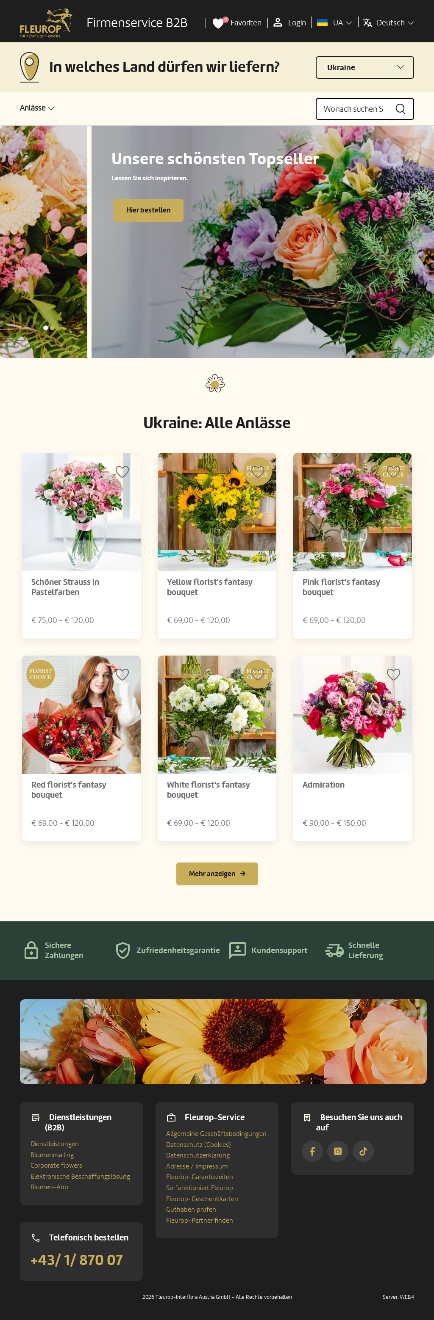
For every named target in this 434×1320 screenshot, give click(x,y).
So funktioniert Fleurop (199, 1188)
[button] (37, 108)
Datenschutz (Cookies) (198, 1145)
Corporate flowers (56, 1165)
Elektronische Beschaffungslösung (80, 1176)
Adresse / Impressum (197, 1166)
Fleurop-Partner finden (199, 1220)
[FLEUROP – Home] (46, 23)
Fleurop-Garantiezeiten (199, 1177)
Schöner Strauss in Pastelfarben (65, 587)
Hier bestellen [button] (57, 210)
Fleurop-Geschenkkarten (202, 1199)
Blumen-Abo (49, 1187)
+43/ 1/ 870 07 (77, 1260)
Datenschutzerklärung (198, 1155)
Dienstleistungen (55, 1144)
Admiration (324, 785)
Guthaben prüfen (191, 1209)
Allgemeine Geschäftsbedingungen (216, 1134)
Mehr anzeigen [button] (212, 873)
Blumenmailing (52, 1155)
